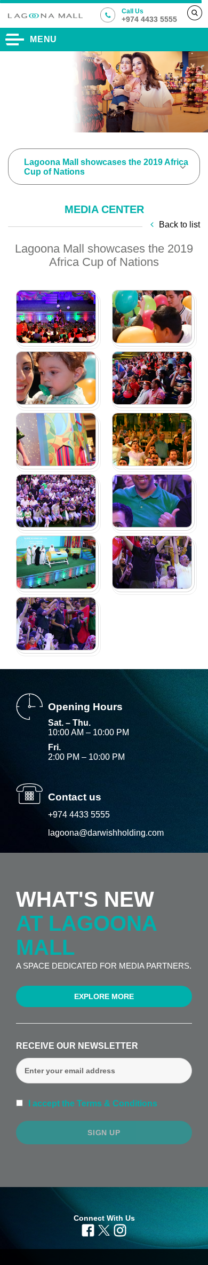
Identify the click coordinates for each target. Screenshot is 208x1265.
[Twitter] (103, 1229)
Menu (43, 39)
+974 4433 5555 (79, 814)
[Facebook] (88, 1229)
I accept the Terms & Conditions (91, 1103)
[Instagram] (120, 1229)
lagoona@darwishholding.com (106, 832)
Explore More (104, 996)
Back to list (179, 224)
